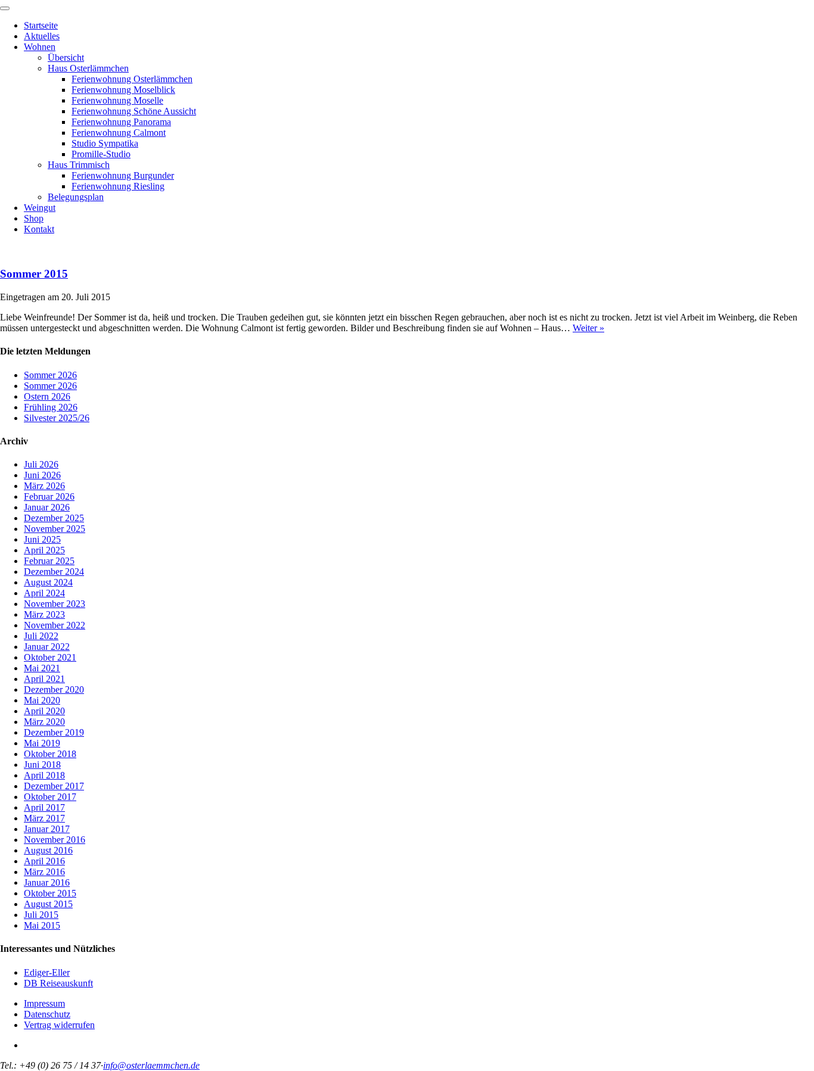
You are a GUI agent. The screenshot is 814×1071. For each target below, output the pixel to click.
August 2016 (48, 850)
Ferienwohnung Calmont (119, 132)
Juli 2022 (41, 636)
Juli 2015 (41, 915)
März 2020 (44, 722)
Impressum (44, 1003)
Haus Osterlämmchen (88, 68)
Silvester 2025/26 (56, 418)
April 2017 (44, 807)
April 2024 (44, 593)
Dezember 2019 (54, 732)
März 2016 (44, 872)
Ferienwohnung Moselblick (123, 90)
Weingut (39, 208)
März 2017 (44, 818)
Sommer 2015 (34, 273)
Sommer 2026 (50, 375)
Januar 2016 (47, 882)
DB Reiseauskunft (58, 983)
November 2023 (54, 604)
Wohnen (39, 47)
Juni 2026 (42, 475)
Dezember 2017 (54, 786)
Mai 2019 (42, 743)
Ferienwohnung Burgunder (123, 175)
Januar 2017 (47, 829)
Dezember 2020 (54, 689)
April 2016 (44, 861)
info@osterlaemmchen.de (151, 1065)
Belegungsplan (76, 197)
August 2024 (48, 582)
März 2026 (44, 486)
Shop (34, 218)
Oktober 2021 (50, 657)
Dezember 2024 (54, 571)
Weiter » (588, 328)
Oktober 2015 (50, 893)
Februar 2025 (49, 561)
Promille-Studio (101, 154)
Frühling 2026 (50, 407)
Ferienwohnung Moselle (117, 100)
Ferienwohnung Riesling (118, 186)
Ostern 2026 (47, 396)
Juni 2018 (42, 764)
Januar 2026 (47, 507)
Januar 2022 (47, 647)
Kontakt (39, 229)
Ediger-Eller (47, 972)
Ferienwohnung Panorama (121, 122)
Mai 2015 (42, 925)
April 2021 (44, 679)
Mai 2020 (42, 700)
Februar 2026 (49, 496)
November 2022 (54, 625)
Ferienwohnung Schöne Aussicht (134, 111)
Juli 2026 (41, 464)
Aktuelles (42, 36)
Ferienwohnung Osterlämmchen (132, 79)
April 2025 (44, 550)
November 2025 (54, 529)
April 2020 (44, 711)
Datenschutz (47, 1014)
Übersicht (66, 57)
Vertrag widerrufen (59, 1025)
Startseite (41, 25)
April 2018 (44, 775)
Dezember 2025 (54, 518)
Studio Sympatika (105, 143)
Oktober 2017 (50, 797)
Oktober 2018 (50, 754)
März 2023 (44, 614)
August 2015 (48, 904)
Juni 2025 (42, 539)
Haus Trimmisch (79, 165)
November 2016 (54, 840)
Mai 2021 (42, 668)
